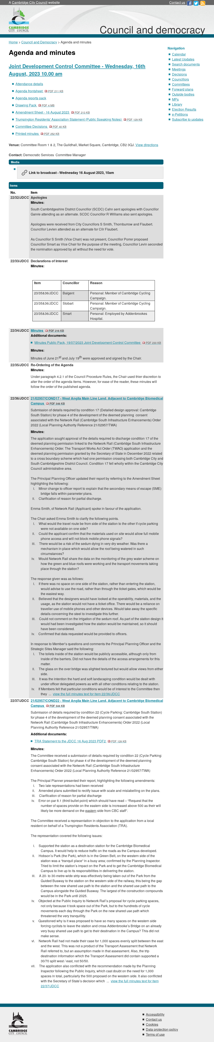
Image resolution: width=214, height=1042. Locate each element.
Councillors (180, 79)
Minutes (47, 330)
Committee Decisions (40, 126)
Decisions (179, 74)
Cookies (152, 1024)
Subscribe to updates (187, 119)
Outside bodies (183, 94)
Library (177, 104)
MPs (175, 99)
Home (13, 42)
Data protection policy (162, 1029)
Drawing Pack (35, 105)
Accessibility (155, 1014)
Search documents (186, 64)
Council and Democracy (39, 42)
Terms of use (155, 1034)
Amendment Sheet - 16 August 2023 (52, 112)
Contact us (177, 2)
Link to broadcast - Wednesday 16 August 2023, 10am (71, 172)
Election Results (184, 109)
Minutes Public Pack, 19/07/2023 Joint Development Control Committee (97, 342)
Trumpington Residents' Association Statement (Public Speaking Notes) (78, 119)
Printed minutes (37, 133)
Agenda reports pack (30, 98)
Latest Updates (183, 59)
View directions (146, 144)
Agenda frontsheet (39, 91)
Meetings (179, 69)
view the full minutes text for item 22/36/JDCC (86, 693)
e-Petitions (180, 114)
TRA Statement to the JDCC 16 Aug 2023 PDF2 (80, 741)
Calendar (179, 54)
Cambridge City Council (29, 2)
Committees (181, 84)
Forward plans (182, 89)
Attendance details (29, 83)
